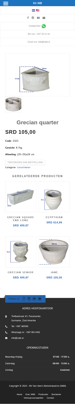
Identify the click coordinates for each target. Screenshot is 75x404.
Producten (43, 394)
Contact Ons (35, 26)
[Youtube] (38, 17)
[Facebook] (28, 17)
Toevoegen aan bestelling (25, 162)
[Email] (44, 17)
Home (19, 394)
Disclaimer (56, 394)
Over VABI (30, 394)
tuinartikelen (23, 167)
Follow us (14, 299)
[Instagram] (33, 17)
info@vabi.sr (44, 42)
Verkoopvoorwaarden (33, 398)
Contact (50, 398)
